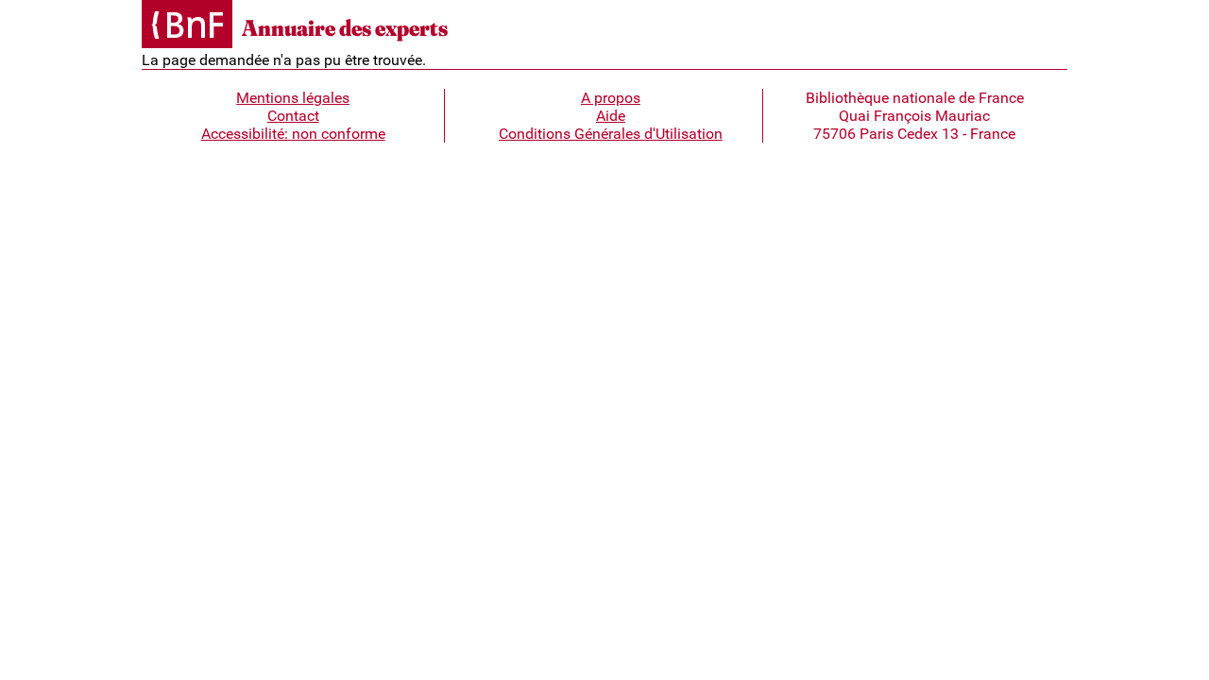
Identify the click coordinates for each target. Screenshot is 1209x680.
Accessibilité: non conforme (293, 134)
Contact (293, 116)
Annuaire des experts (345, 28)
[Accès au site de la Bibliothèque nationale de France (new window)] (187, 25)
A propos (610, 98)
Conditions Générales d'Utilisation (611, 134)
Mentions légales (292, 98)
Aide (610, 116)
